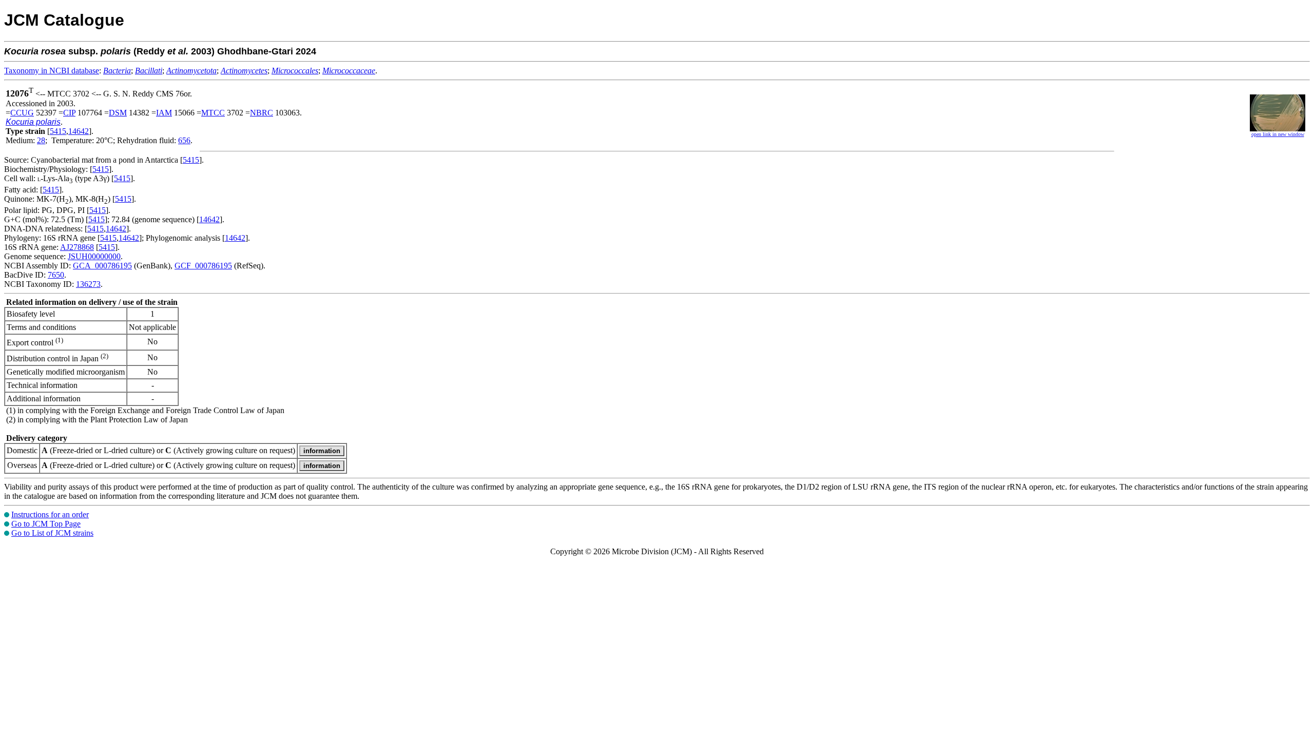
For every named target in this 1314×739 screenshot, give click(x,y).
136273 (88, 284)
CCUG (22, 112)
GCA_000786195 (102, 265)
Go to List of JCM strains (52, 533)
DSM (118, 112)
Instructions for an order (50, 514)
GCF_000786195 (203, 265)
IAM (164, 112)
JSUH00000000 (94, 256)
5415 (58, 131)
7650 (56, 274)
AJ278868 (77, 247)
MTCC (213, 112)
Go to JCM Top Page (46, 523)
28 (41, 140)
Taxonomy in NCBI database (51, 70)
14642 (78, 131)
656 (184, 140)
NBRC (261, 112)
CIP (69, 112)
